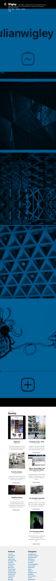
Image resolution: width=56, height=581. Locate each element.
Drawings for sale (32, 572)
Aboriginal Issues (32, 554)
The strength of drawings (36, 498)
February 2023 (11, 569)
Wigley (12, 4)
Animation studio (32, 557)
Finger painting (32, 576)
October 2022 (11, 574)
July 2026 (10, 554)
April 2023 (10, 566)
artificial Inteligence (33, 564)
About (9, 9)
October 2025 (11, 555)
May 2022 (10, 579)
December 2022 (12, 572)
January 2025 (11, 559)
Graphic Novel (31, 579)
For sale (30, 577)
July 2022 (10, 577)
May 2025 (10, 557)
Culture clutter (31, 566)
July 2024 (10, 562)
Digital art (30, 571)
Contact (23, 9)
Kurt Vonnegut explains (37, 531)
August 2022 (11, 576)
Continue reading (16, 482)
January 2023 (11, 571)
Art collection (31, 560)
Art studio (30, 562)
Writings (18, 9)
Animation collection (33, 555)
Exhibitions (31, 574)
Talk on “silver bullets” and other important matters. (37, 469)
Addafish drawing (16, 497)
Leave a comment (9, 403)
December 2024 (12, 560)
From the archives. (16, 472)
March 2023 (11, 567)
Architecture (31, 559)
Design (29, 569)
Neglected (17, 442)
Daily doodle (31, 567)
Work (13, 9)
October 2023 (11, 564)
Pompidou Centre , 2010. (36, 442)
